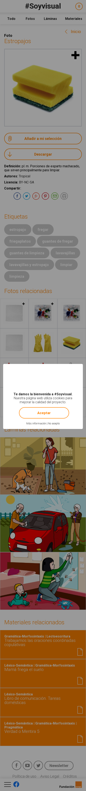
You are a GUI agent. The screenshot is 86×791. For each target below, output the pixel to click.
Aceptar (44, 413)
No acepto (54, 423)
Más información (36, 423)
